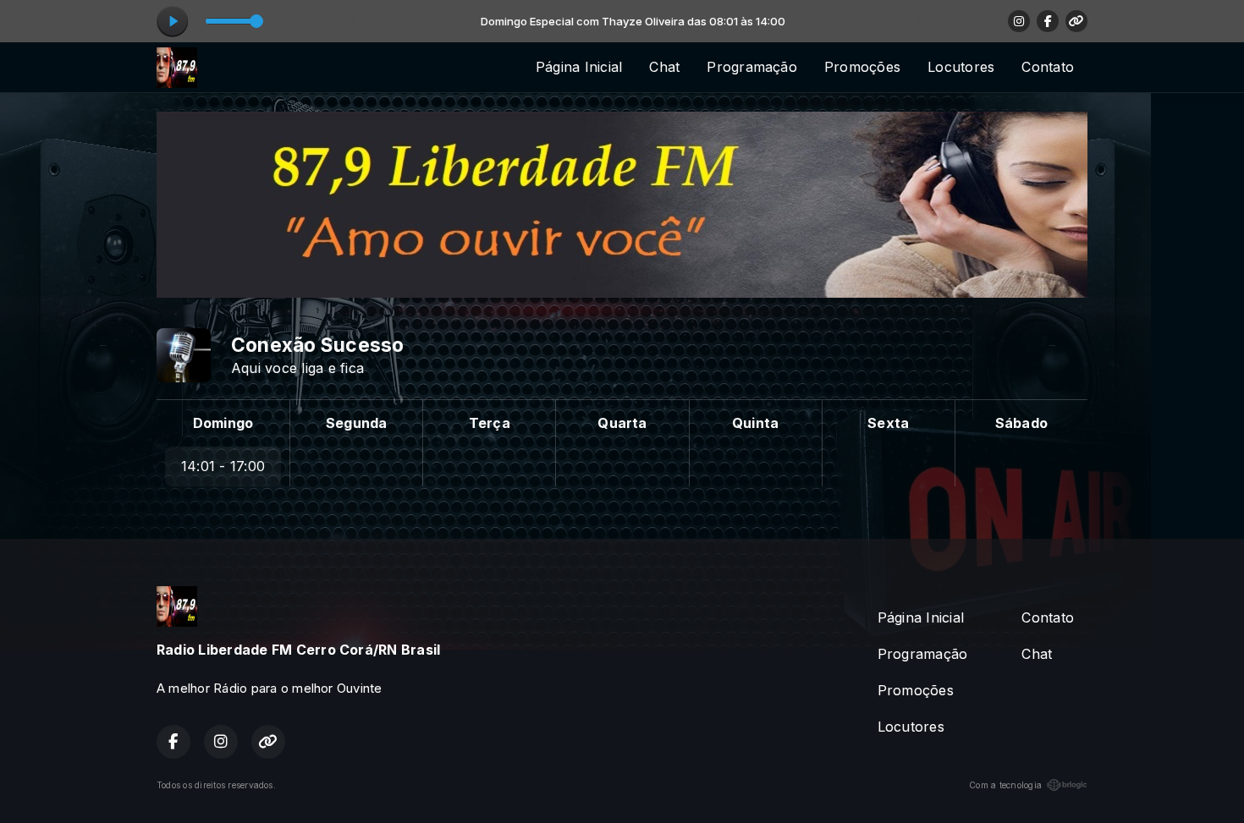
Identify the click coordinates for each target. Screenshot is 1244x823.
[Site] (1076, 21)
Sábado (1021, 422)
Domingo (223, 422)
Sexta (888, 422)
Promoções (862, 66)
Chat (664, 66)
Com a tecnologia (1005, 785)
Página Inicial (579, 66)
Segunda (357, 422)
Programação (752, 66)
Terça (489, 422)
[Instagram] (1019, 21)
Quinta (755, 422)
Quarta (622, 422)
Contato (1047, 66)
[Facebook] (1048, 21)
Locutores (960, 66)
